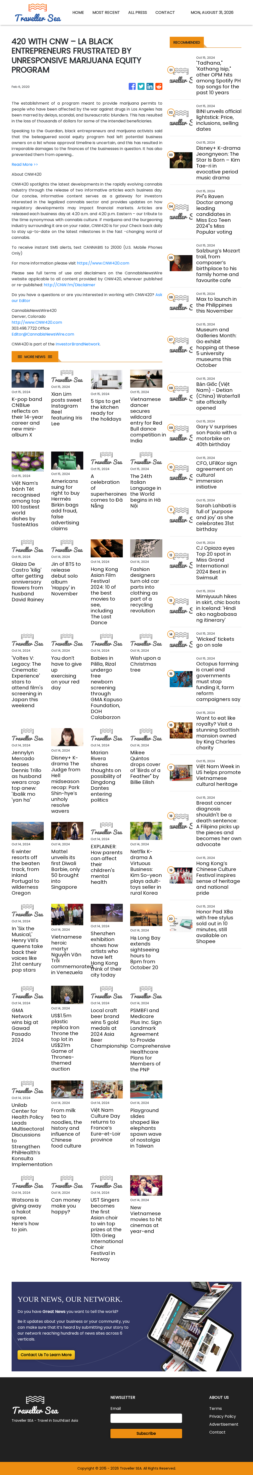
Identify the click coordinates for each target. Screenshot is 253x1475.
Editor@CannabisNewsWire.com (43, 334)
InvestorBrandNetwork (78, 344)
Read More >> (25, 164)
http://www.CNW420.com (37, 322)
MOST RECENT (106, 12)
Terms (215, 1408)
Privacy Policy (222, 1416)
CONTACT (165, 12)
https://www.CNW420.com (103, 263)
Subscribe (146, 1433)
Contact (217, 1432)
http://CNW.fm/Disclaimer (69, 285)
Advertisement (223, 1424)
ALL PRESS (137, 12)
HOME (78, 12)
